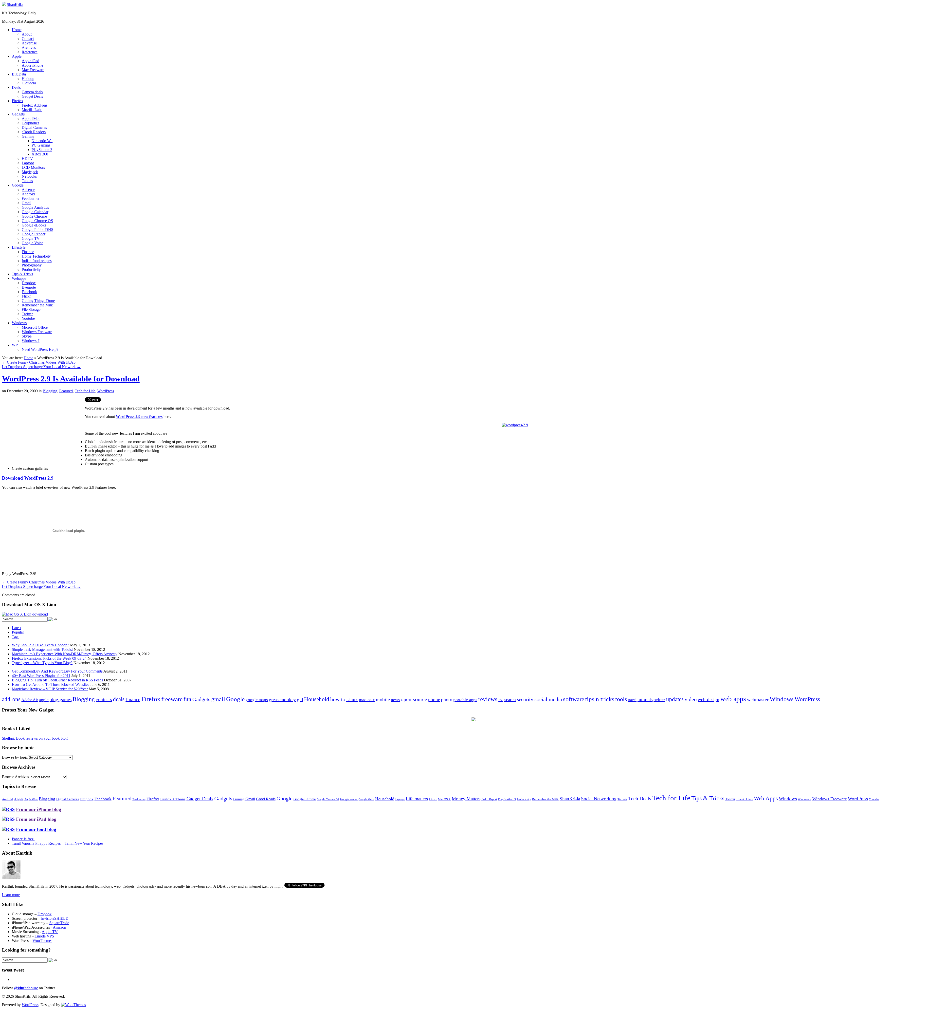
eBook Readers (34, 132)
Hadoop (28, 78)
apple (44, 699)
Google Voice (32, 243)
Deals (16, 87)
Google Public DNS (37, 229)
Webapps (19, 278)
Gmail (26, 203)
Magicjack (30, 172)
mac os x (367, 699)
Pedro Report (489, 799)
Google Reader (33, 234)
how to (337, 699)
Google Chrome (34, 216)
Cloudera (29, 83)
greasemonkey (282, 699)
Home (16, 30)
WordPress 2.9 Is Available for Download (71, 378)
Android (28, 194)
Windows (19, 323)
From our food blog (36, 829)
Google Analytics (35, 207)
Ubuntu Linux (744, 799)
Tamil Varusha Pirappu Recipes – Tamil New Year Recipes (57, 843)
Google (17, 185)
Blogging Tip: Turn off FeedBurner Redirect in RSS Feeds (57, 680)
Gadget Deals (32, 96)
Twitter (27, 314)
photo (446, 699)
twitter (659, 699)
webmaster (758, 699)
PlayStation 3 (42, 150)
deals (119, 699)
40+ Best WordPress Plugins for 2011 (41, 676)
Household (316, 699)
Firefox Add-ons (34, 105)
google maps (257, 699)
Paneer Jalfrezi (23, 839)
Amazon (59, 927)
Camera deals (32, 92)
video (691, 699)
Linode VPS (44, 936)
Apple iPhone (32, 65)
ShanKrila (15, 4)
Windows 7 (30, 340)
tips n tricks (599, 699)
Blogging (50, 391)
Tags (15, 637)
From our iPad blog (36, 819)
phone (434, 699)
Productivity (31, 269)
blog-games (61, 699)
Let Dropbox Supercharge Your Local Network (41, 367)
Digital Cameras (34, 127)
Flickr (26, 296)
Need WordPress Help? (40, 349)
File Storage (31, 309)
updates (675, 699)
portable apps (465, 699)
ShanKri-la (570, 798)
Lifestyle (18, 247)
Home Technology (36, 256)
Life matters (417, 798)
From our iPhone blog (38, 809)
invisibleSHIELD (55, 918)
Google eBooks (34, 225)
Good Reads (265, 799)
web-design (708, 699)
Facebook (29, 292)
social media (548, 699)
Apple (16, 56)
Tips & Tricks (22, 274)
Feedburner (30, 198)
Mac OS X (444, 799)
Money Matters (466, 798)
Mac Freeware (33, 70)
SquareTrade (59, 923)
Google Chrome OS (37, 221)
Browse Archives (15, 777)
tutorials (645, 699)
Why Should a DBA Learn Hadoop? (40, 645)
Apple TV (50, 932)
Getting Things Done (38, 301)
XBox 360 (40, 154)
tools (621, 699)
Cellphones (30, 123)
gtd (300, 699)
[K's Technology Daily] (4, 4)
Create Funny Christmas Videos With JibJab (38, 362)
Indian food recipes (37, 261)
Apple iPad (30, 61)
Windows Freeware (37, 332)
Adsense (28, 189)
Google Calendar (35, 212)
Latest (16, 628)
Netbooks (29, 176)
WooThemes (42, 940)
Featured (66, 391)
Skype (27, 336)
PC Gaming (41, 145)
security (525, 699)
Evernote (29, 287)
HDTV (27, 158)
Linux (352, 699)
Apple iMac (31, 118)
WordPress (105, 391)
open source (414, 699)
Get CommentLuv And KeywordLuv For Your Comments (57, 671)
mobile (383, 699)
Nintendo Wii (42, 141)
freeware (171, 699)
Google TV (31, 238)
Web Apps (766, 798)
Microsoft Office (35, 327)
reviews (487, 699)
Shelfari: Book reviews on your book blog (35, 738)
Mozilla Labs (32, 110)
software (573, 699)
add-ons (11, 699)
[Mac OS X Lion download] (25, 614)
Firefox (17, 101)
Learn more (11, 895)
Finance (28, 252)
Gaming (28, 136)
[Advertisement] (43, 431)
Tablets (27, 181)
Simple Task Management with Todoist (42, 649)
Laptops (28, 163)
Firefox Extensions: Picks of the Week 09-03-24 (49, 658)
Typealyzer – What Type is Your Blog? (42, 663)
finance (133, 699)
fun (187, 699)
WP (15, 345)
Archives (29, 47)
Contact (28, 39)
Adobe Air (29, 700)
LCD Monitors (33, 167)
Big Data (19, 74)
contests (104, 699)
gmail (218, 699)
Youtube (28, 318)
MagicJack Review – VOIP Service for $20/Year (50, 689)
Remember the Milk (37, 305)
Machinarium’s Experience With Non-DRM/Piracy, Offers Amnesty (64, 654)
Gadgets (18, 114)
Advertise (29, 43)
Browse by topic (15, 757)
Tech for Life (85, 391)
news (395, 699)
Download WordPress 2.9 (28, 478)
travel (632, 700)
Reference (29, 52)
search (510, 699)
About (27, 34)
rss (500, 699)
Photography (32, 265)
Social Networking (599, 798)
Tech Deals (639, 799)
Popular (18, 632)
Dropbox (29, 283)
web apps (733, 699)
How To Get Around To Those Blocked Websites (50, 684)
